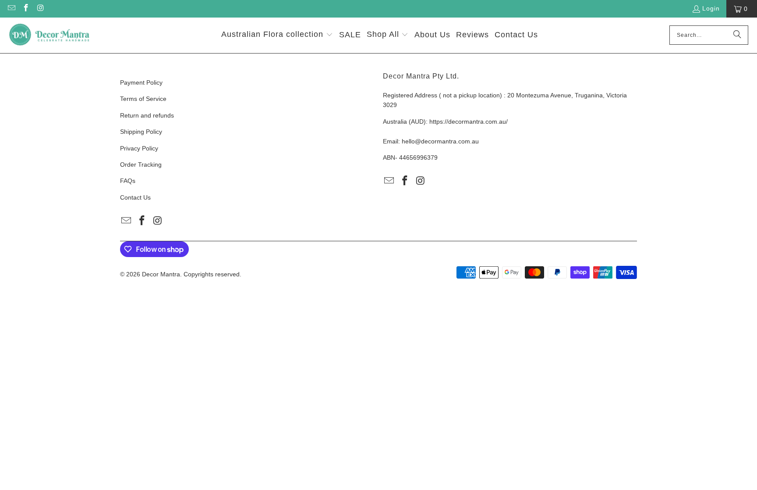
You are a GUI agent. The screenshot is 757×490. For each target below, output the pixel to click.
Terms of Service (143, 98)
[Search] (737, 35)
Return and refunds (147, 115)
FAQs (127, 180)
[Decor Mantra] (49, 35)
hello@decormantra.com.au (440, 141)
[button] (277, 35)
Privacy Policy (139, 148)
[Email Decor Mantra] (11, 8)
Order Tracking (141, 164)
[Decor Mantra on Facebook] (25, 8)
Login (711, 8)
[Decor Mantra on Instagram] (40, 8)
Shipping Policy (141, 131)
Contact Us (135, 197)
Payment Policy (141, 82)
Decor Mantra (161, 274)
